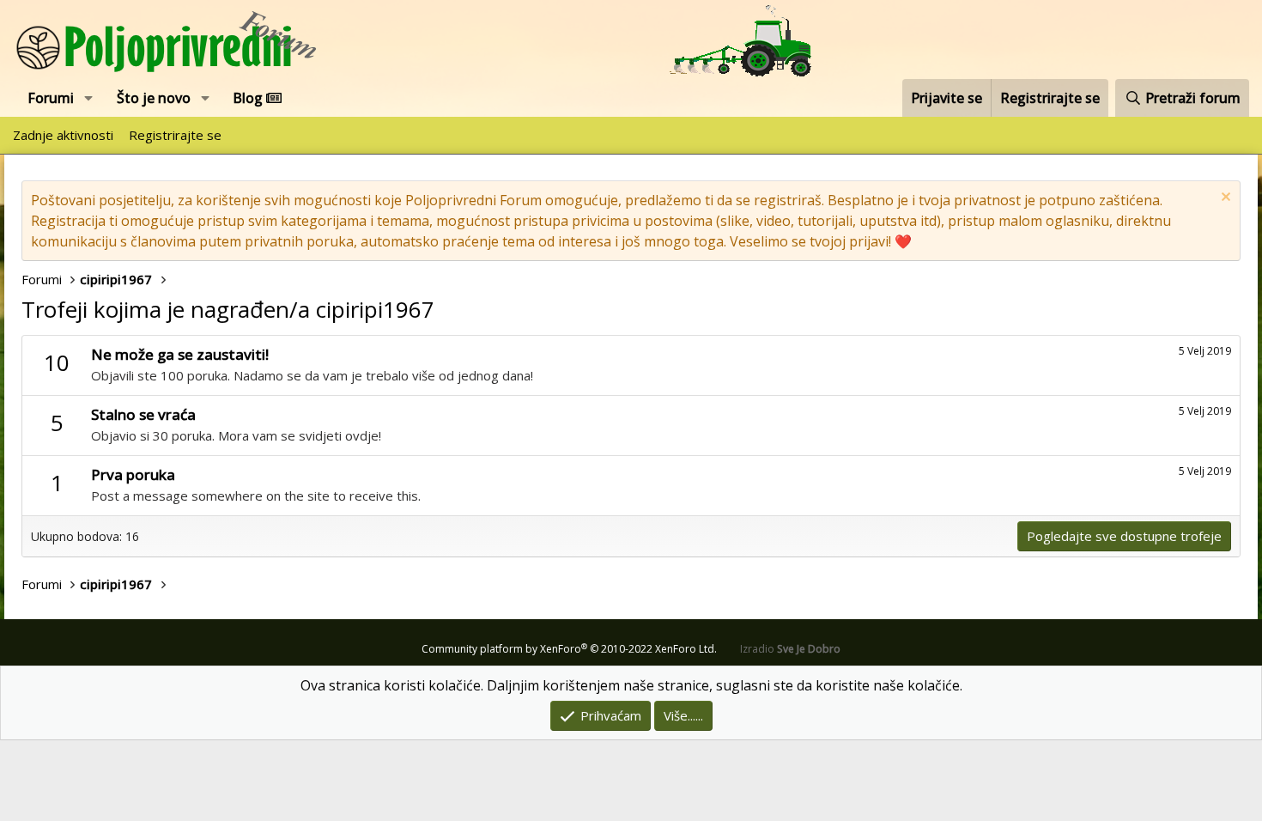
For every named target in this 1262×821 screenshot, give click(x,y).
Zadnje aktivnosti (63, 134)
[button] (89, 98)
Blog (249, 97)
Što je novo (154, 97)
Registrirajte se (175, 134)
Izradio (790, 649)
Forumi (50, 97)
